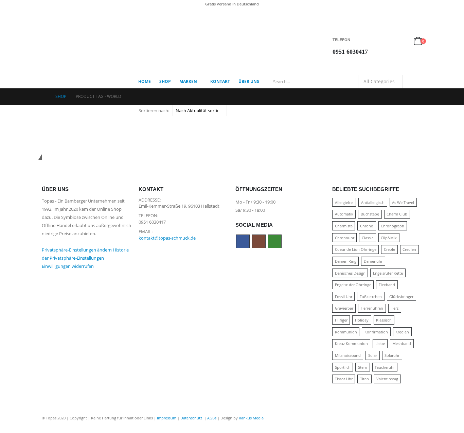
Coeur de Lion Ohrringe (355, 249)
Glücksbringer (401, 296)
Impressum (166, 417)
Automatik (344, 213)
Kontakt (220, 81)
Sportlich (343, 367)
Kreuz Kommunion (351, 343)
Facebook (243, 241)
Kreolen (402, 331)
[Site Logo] (84, 41)
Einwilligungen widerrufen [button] (68, 266)
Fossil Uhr (343, 296)
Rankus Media (251, 417)
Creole (389, 249)
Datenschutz (191, 417)
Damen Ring (345, 261)
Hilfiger (341, 320)
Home (144, 81)
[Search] (412, 81)
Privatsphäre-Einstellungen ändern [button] (77, 250)
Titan (364, 378)
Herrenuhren (372, 308)
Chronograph (392, 225)
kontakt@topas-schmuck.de (167, 238)
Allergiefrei (344, 202)
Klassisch (384, 320)
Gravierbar (344, 308)
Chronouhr (344, 237)
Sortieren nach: (154, 110)
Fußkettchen (371, 296)
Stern (362, 367)
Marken (188, 81)
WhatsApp (275, 241)
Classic (367, 237)
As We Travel (403, 202)
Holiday (362, 320)
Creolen (409, 249)
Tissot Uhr (344, 378)
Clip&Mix (389, 237)
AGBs (211, 417)
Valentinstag (387, 378)
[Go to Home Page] (44, 96)
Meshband (401, 343)
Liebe (380, 343)
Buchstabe (370, 213)
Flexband (387, 284)
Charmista (344, 225)
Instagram (259, 241)
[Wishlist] (402, 41)
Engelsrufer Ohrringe (353, 284)
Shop (165, 81)
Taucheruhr (385, 367)
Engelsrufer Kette (388, 273)
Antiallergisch (373, 202)
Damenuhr (373, 261)
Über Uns (248, 81)
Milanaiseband (348, 355)
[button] (403, 110)
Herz (394, 308)
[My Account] (386, 41)
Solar (372, 355)
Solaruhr (392, 355)
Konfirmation (376, 331)
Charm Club (397, 213)
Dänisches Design (350, 273)
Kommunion (346, 331)
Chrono (366, 225)
